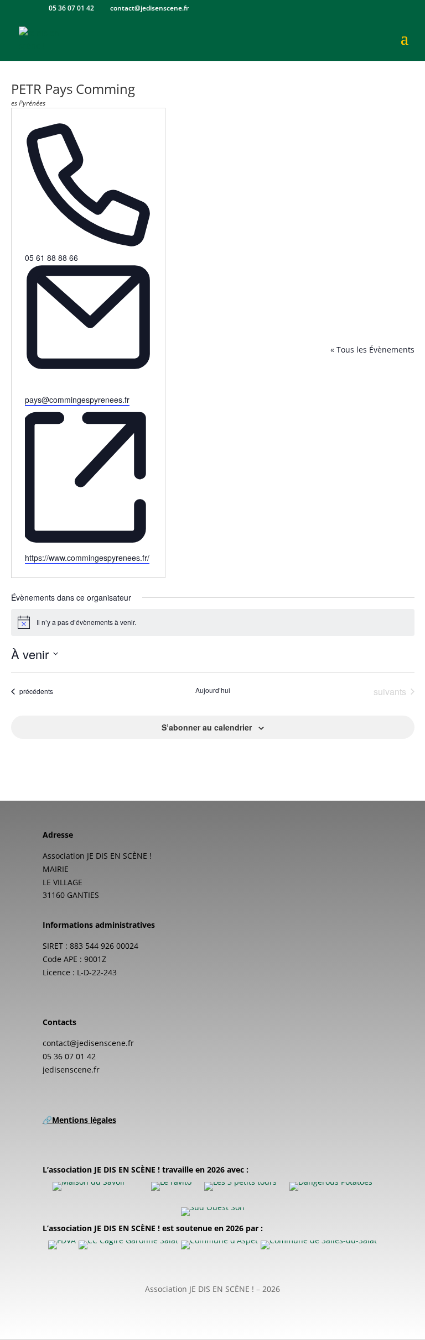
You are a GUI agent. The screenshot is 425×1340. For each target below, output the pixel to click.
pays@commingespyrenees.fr (77, 399)
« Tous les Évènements (372, 349)
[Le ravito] (171, 1186)
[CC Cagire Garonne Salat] (128, 1245)
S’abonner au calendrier (207, 727)
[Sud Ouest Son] (213, 1211)
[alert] (212, 622)
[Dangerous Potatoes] (330, 1186)
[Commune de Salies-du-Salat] (319, 1245)
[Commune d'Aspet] (219, 1245)
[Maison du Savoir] (89, 1186)
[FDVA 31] (62, 1245)
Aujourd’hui (212, 690)
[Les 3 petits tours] (240, 1186)
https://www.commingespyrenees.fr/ (87, 557)
